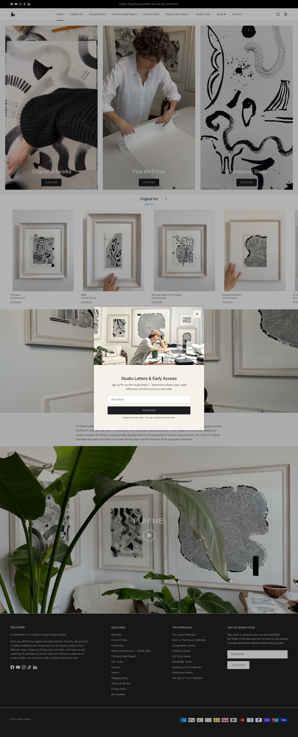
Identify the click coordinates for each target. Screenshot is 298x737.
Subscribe (149, 410)
